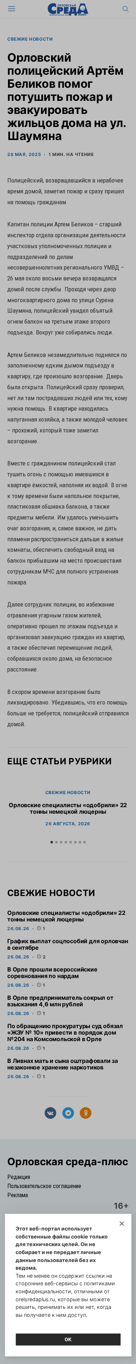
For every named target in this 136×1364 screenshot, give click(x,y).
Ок (68, 1339)
